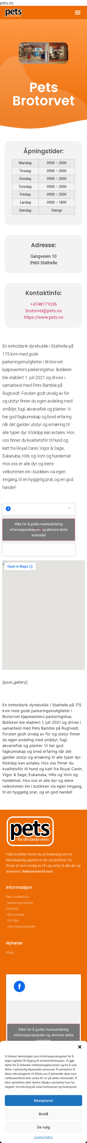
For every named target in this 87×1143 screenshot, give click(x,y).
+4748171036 (43, 304)
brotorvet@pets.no (44, 310)
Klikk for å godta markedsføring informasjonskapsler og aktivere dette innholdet (39, 529)
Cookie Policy (43, 1137)
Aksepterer (43, 1100)
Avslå (43, 1114)
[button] (79, 1046)
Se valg (43, 1127)
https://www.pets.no (43, 317)
